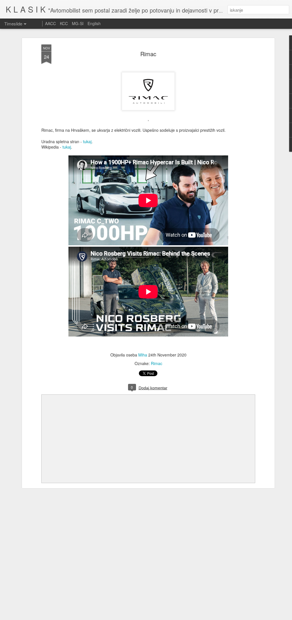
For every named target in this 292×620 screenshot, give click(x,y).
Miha (142, 355)
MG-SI (78, 23)
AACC (50, 23)
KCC (64, 23)
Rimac (148, 54)
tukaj (87, 141)
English (94, 23)
